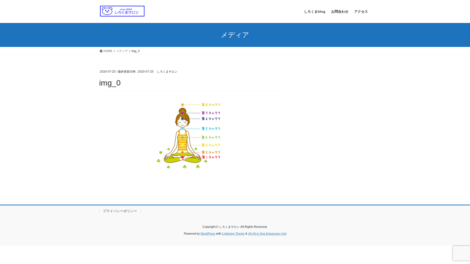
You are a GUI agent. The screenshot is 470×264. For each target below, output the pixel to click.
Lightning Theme (233, 233)
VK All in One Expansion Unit (267, 233)
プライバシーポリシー (120, 211)
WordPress (207, 233)
